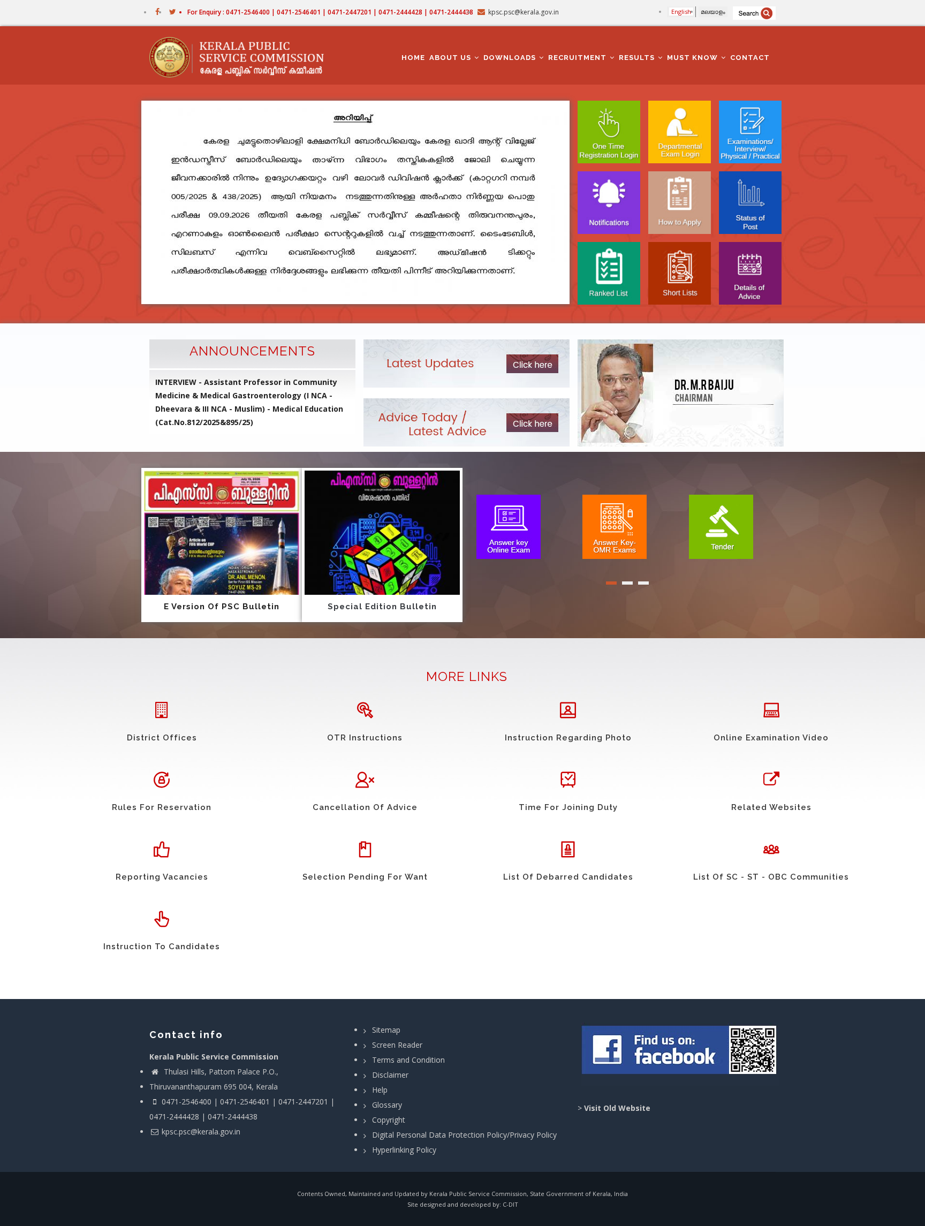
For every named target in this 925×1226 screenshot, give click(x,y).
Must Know (693, 58)
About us (451, 58)
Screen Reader (397, 1045)
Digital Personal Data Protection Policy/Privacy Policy (464, 1135)
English (681, 11)
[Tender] (721, 526)
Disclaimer (390, 1075)
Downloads (510, 58)
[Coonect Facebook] (681, 1054)
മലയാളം (713, 11)
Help (380, 1090)
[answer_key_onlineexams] (508, 526)
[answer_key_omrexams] (614, 526)
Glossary (387, 1105)
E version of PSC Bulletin (221, 606)
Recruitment (578, 58)
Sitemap (386, 1030)
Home (413, 58)
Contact (750, 58)
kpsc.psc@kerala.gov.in (201, 1131)
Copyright (388, 1120)
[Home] (241, 55)
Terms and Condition (408, 1060)
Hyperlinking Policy (404, 1150)
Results (638, 58)
